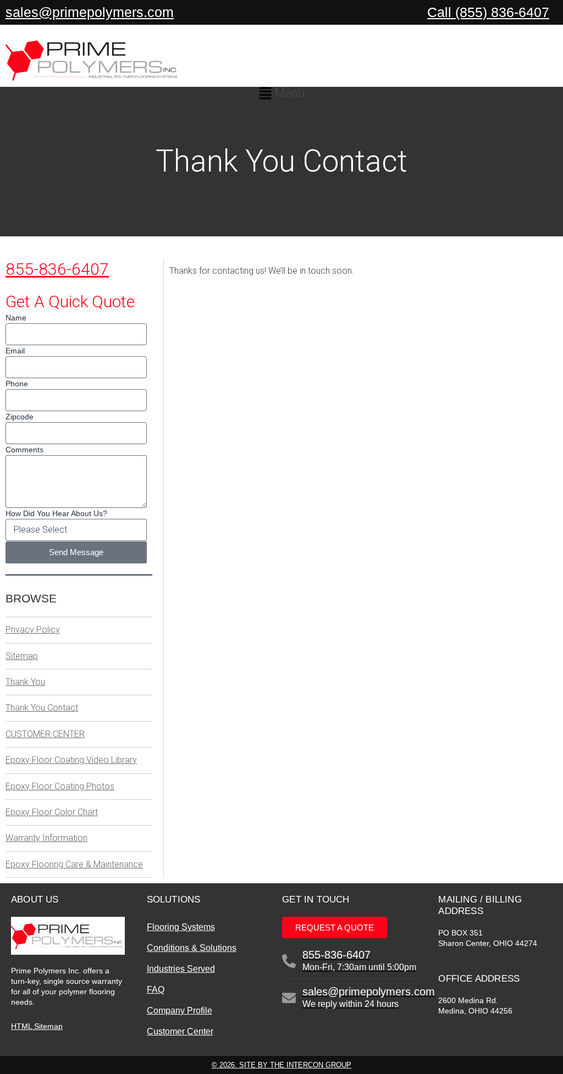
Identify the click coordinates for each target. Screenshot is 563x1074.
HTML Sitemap (37, 1026)
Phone (16, 383)
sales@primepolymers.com (89, 12)
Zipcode (19, 416)
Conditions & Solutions (191, 948)
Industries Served (181, 968)
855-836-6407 (57, 269)
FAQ (155, 989)
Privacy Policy (32, 629)
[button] (281, 94)
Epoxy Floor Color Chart (51, 812)
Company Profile (179, 1010)
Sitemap (21, 656)
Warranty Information (46, 838)
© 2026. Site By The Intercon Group (281, 1065)
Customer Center (180, 1031)
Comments (24, 449)
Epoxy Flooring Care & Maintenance (74, 864)
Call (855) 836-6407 (488, 12)
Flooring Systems (181, 927)
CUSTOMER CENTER (45, 734)
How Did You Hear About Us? (56, 513)
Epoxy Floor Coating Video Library (71, 760)
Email (15, 350)
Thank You (25, 682)
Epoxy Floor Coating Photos (59, 786)
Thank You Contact (41, 707)
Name (15, 317)
